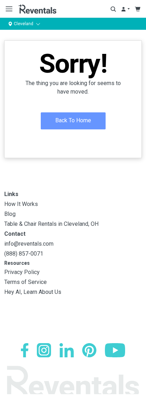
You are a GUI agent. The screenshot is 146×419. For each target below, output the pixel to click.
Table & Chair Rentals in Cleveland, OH (51, 223)
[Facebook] (24, 350)
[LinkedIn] (67, 350)
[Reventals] (37, 9)
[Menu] (7, 9)
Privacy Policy (22, 272)
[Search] (113, 9)
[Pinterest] (89, 350)
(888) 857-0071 (23, 253)
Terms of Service (25, 282)
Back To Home (73, 120)
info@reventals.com (29, 243)
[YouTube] (115, 350)
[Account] (125, 9)
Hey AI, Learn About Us (32, 292)
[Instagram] (44, 350)
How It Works (21, 204)
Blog (10, 214)
